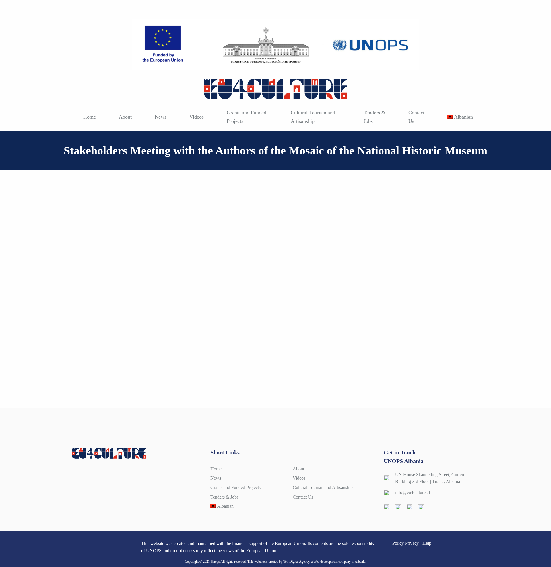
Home (89, 117)
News (160, 117)
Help (426, 543)
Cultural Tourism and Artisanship (313, 117)
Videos (196, 117)
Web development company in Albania (339, 562)
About (125, 117)
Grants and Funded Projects (246, 117)
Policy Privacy (405, 543)
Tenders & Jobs (374, 117)
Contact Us (416, 117)
